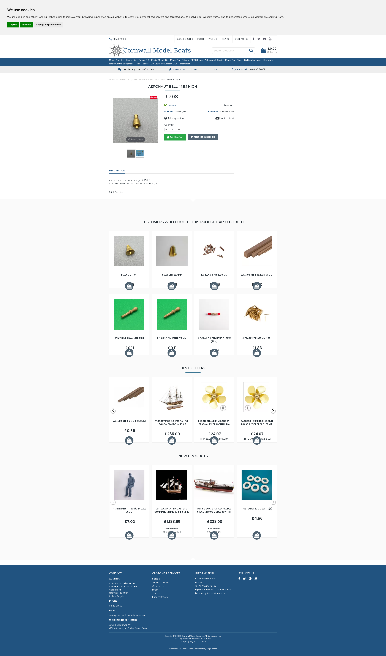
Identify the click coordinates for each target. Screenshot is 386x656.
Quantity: (169, 124)
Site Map (156, 593)
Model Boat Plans (233, 60)
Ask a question (175, 118)
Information (185, 63)
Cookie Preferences (205, 578)
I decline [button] (26, 24)
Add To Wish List (204, 137)
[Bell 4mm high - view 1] (131, 153)
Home (112, 79)
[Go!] (251, 50)
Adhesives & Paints (214, 60)
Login (200, 38)
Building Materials (252, 60)
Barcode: (213, 111)
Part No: (169, 111)
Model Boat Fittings (179, 60)
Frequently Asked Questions (210, 593)
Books (146, 63)
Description (117, 170)
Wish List (213, 38)
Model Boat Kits (116, 60)
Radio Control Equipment (121, 63)
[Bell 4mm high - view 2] (140, 153)
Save (155, 97)
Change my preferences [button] (48, 24)
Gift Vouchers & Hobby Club (164, 63)
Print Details (116, 192)
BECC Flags (196, 60)
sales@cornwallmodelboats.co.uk (127, 615)
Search (226, 38)
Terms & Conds (160, 582)
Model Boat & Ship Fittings (147, 79)
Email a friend (226, 118)
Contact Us (241, 38)
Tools (137, 63)
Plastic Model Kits (159, 60)
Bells (162, 79)
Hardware (268, 60)
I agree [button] (13, 24)
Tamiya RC (144, 60)
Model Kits (131, 60)
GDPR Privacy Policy (205, 585)
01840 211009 (115, 605)
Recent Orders (185, 38)
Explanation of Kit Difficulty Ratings (213, 589)
